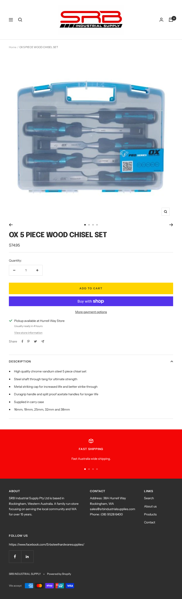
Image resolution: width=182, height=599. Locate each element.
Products (150, 514)
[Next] (171, 224)
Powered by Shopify (59, 574)
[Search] (20, 20)
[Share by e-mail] (42, 341)
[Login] (161, 20)
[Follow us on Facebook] (15, 556)
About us (150, 506)
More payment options (91, 312)
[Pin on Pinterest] (28, 341)
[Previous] (11, 224)
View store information (28, 332)
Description (20, 361)
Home (12, 47)
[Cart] (171, 20)
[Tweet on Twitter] (35, 341)
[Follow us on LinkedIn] (27, 556)
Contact (149, 522)
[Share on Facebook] (22, 341)
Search (149, 498)
